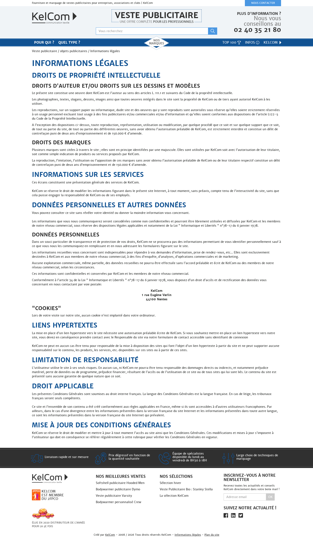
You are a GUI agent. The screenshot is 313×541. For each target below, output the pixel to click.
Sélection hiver (170, 483)
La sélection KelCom (174, 496)
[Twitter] (240, 515)
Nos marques (156, 43)
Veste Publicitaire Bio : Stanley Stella (186, 489)
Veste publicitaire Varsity (114, 496)
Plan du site (211, 534)
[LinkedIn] (233, 515)
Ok (270, 497)
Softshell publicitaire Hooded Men (120, 483)
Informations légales (188, 534)
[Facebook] (226, 515)
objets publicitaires (73, 51)
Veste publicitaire (156, 15)
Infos (250, 42)
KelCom (271, 42)
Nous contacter (263, 3)
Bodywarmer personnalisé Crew (118, 502)
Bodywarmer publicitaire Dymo (118, 489)
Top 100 (229, 42)
